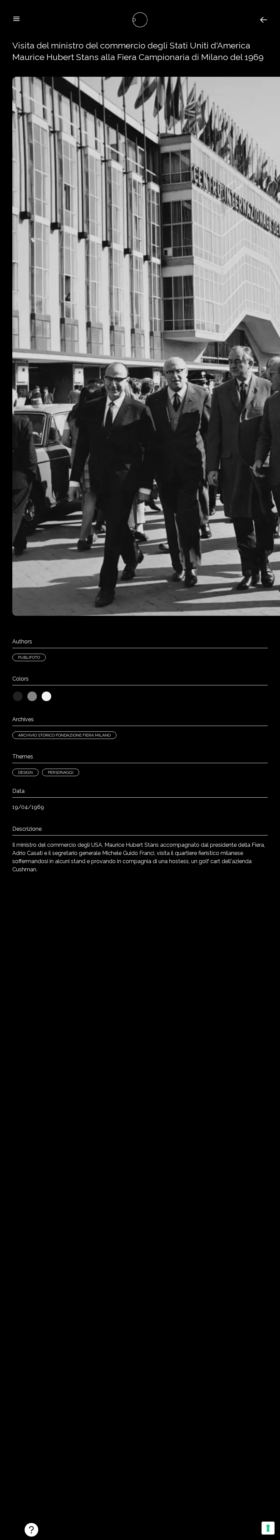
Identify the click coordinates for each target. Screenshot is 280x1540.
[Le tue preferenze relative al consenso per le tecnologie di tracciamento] (268, 1528)
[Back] (264, 20)
